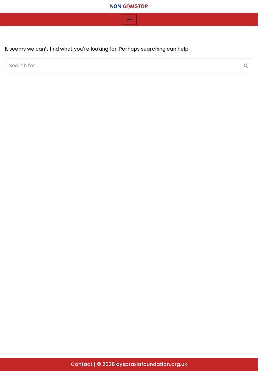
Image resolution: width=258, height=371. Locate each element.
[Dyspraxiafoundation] (129, 6)
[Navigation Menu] (129, 19)
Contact (82, 364)
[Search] (246, 65)
